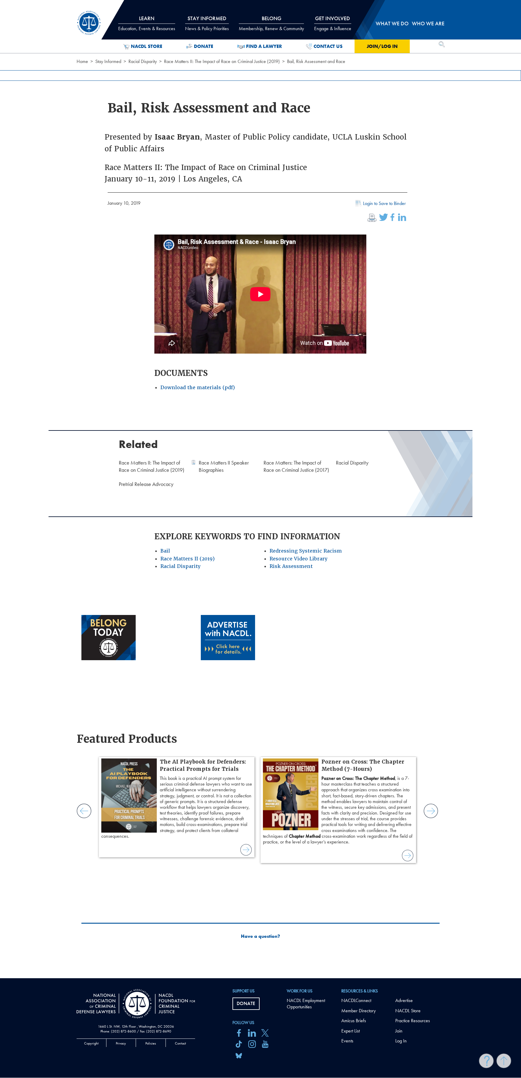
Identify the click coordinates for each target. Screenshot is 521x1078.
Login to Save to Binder (384, 203)
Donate (203, 46)
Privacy (121, 1043)
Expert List (350, 1031)
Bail (165, 551)
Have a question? (260, 936)
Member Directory (358, 1010)
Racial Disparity (142, 61)
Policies (150, 1043)
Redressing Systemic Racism (306, 551)
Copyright (91, 1043)
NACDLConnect (356, 1000)
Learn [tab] (146, 23)
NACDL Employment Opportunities (306, 1003)
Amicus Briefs (353, 1020)
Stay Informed (108, 61)
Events (347, 1041)
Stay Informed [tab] (207, 23)
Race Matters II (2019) (187, 559)
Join (399, 1031)
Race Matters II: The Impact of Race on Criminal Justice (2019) (222, 61)
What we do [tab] (392, 23)
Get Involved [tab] (332, 23)
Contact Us (328, 46)
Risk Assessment (291, 566)
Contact (180, 1043)
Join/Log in (382, 46)
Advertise (404, 1000)
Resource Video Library (298, 559)
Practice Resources (412, 1020)
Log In (401, 1041)
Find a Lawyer (264, 46)
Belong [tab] (271, 23)
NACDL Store (146, 46)
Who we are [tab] (428, 23)
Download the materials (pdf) (197, 387)
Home (82, 61)
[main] (260, 489)
